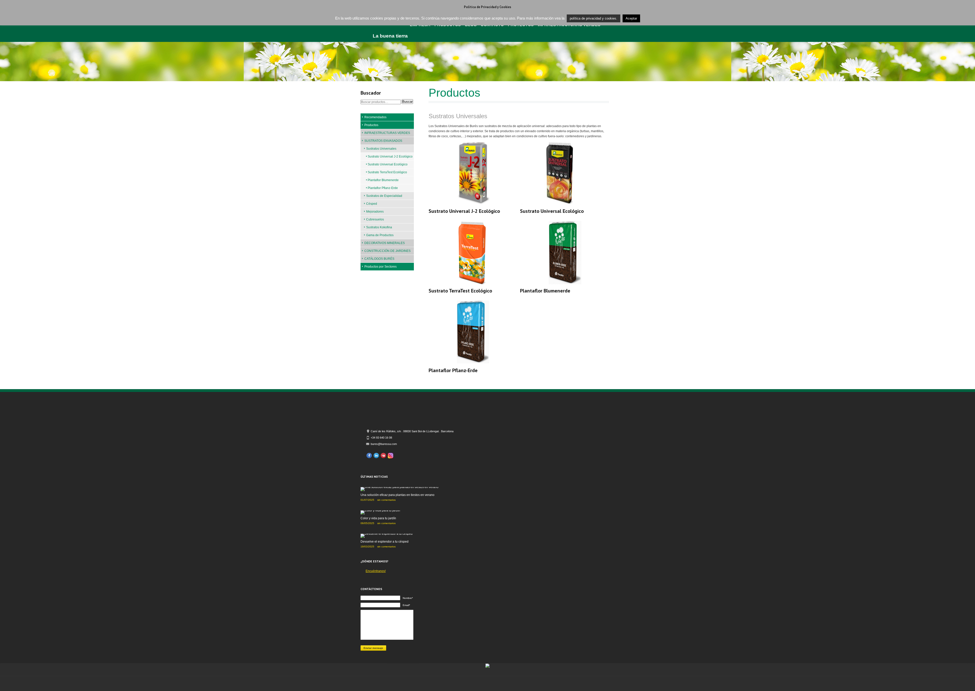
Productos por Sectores (380, 266)
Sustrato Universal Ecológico (388, 164)
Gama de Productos (380, 235)
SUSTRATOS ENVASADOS (383, 141)
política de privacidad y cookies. (593, 18)
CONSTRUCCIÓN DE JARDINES (387, 251)
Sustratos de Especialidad (384, 196)
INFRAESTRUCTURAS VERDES (387, 133)
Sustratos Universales (381, 148)
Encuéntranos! (376, 571)
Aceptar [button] (631, 18)
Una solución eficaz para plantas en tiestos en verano (397, 495)
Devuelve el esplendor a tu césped (385, 541)
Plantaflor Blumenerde (383, 180)
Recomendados (375, 117)
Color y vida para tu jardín (378, 518)
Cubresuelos (375, 219)
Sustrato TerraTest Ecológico (387, 172)
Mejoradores (375, 211)
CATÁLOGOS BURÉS (379, 259)
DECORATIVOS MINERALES (384, 243)
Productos (371, 125)
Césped (371, 203)
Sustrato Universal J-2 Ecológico (390, 156)
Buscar (407, 101)
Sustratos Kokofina (379, 227)
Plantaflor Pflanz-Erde (383, 188)
